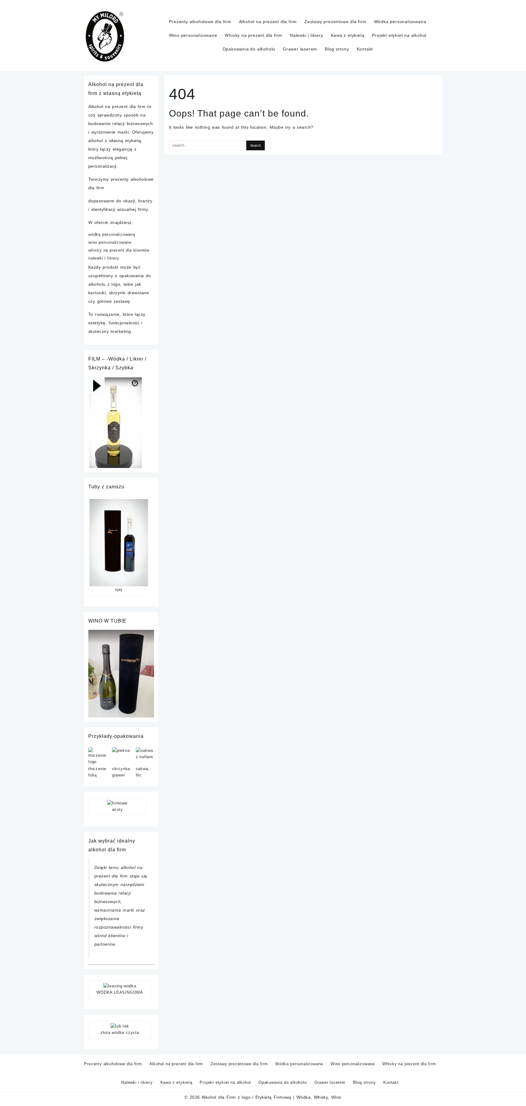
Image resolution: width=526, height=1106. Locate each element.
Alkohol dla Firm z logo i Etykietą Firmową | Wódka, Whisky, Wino (272, 1097)
